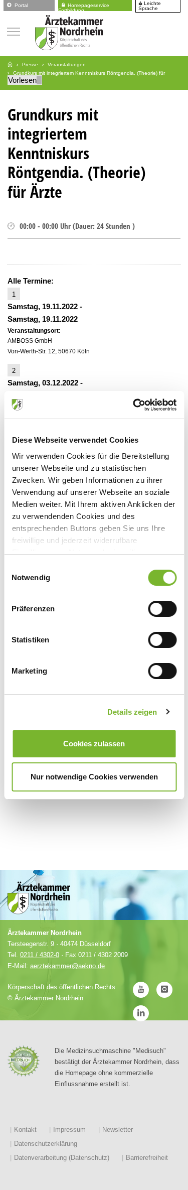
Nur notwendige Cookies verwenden (94, 776)
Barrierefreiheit (147, 1157)
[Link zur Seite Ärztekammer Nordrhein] (10, 64)
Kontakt (25, 1129)
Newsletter (117, 1129)
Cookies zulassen (94, 743)
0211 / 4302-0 (39, 955)
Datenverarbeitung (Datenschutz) (61, 1157)
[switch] (162, 609)
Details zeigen (132, 712)
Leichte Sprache (149, 6)
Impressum (69, 1129)
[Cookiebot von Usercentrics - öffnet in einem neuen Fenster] (133, 405)
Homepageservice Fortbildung (83, 6)
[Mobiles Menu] (14, 30)
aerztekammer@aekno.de (67, 966)
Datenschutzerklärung (45, 1143)
